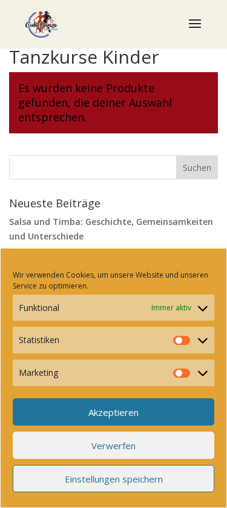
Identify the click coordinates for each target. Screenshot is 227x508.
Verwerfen (113, 445)
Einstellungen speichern (114, 479)
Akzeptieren (113, 412)
